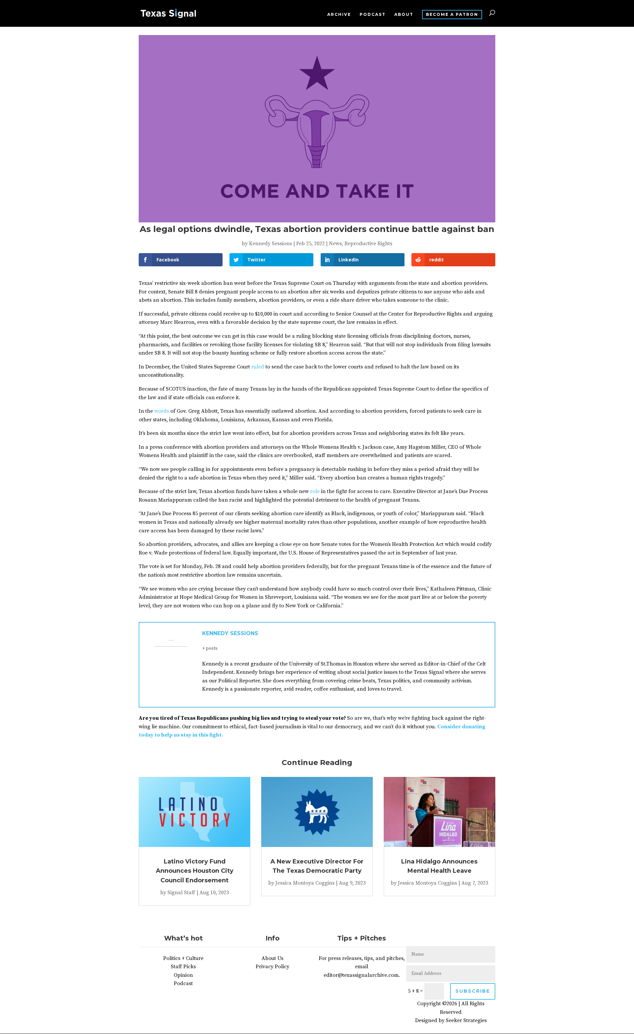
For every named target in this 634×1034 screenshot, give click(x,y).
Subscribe (472, 991)
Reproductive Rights (368, 243)
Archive (339, 14)
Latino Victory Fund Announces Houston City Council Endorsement (194, 871)
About (403, 14)
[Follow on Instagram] (457, 938)
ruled (257, 367)
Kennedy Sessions (270, 243)
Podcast (373, 14)
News (335, 243)
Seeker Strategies (466, 1020)
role (315, 491)
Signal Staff (181, 892)
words (161, 411)
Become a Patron (452, 14)
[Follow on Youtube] (470, 938)
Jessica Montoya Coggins (305, 883)
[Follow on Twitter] (444, 938)
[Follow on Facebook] (431, 938)
